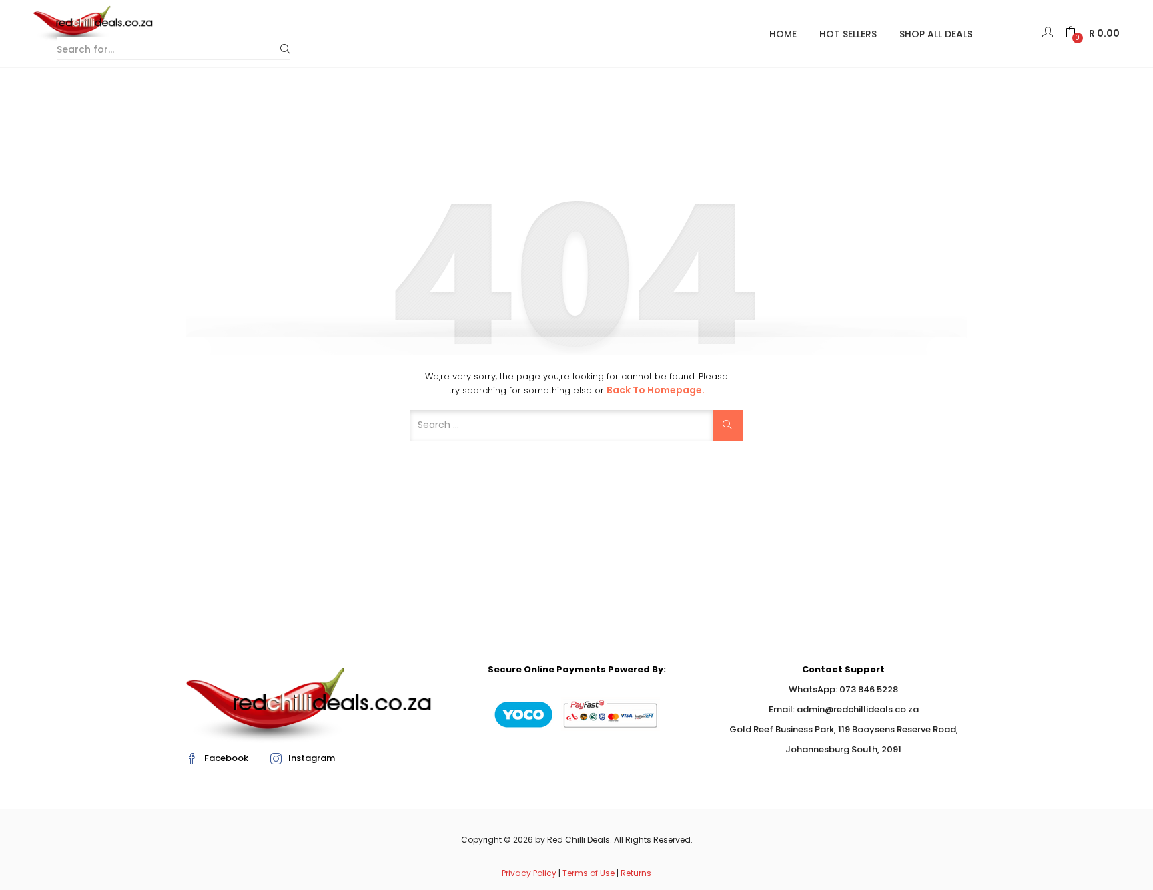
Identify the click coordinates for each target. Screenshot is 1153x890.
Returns (636, 873)
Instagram (311, 758)
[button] (1093, 33)
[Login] (1049, 33)
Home (783, 34)
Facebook (226, 758)
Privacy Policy (529, 873)
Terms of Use (588, 873)
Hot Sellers (848, 34)
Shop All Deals (935, 34)
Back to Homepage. (656, 390)
